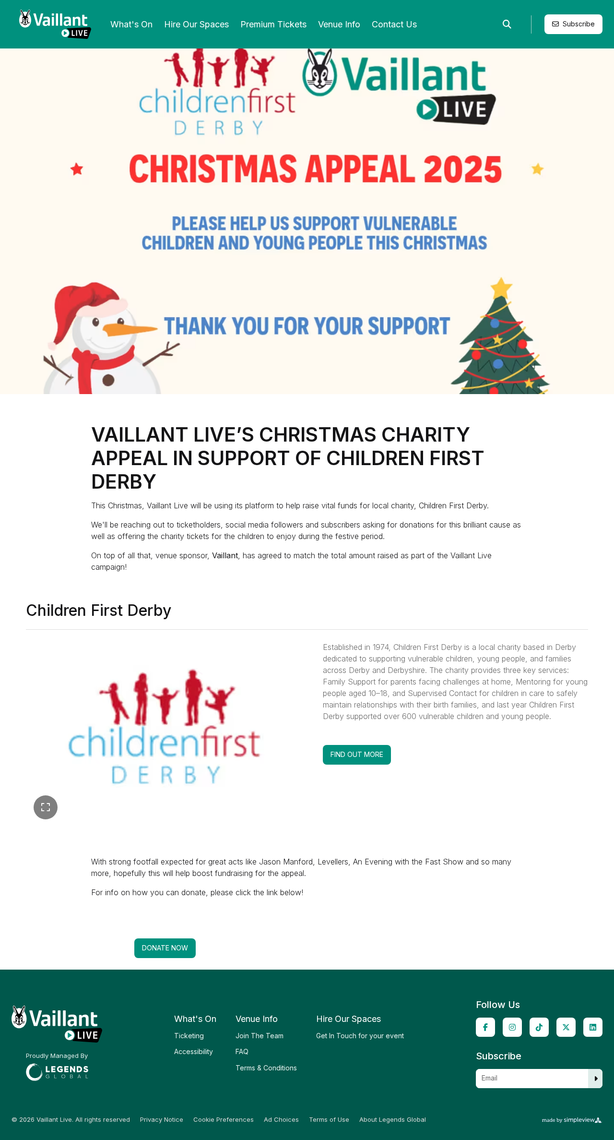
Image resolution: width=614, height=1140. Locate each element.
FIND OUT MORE (360, 754)
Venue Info (339, 24)
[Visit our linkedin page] (592, 1027)
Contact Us (394, 24)
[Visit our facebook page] (485, 1027)
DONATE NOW (165, 948)
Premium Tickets (273, 24)
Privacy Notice (161, 1119)
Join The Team (259, 1036)
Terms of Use (329, 1119)
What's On (131, 24)
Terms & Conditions (266, 1068)
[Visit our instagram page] (512, 1027)
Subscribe (579, 24)
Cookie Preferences (223, 1119)
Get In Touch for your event (360, 1036)
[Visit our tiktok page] (539, 1027)
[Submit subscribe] (595, 1078)
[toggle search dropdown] (507, 24)
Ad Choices (281, 1119)
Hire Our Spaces (196, 24)
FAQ (242, 1051)
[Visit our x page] (566, 1027)
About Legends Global (392, 1119)
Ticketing (189, 1036)
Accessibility (193, 1051)
